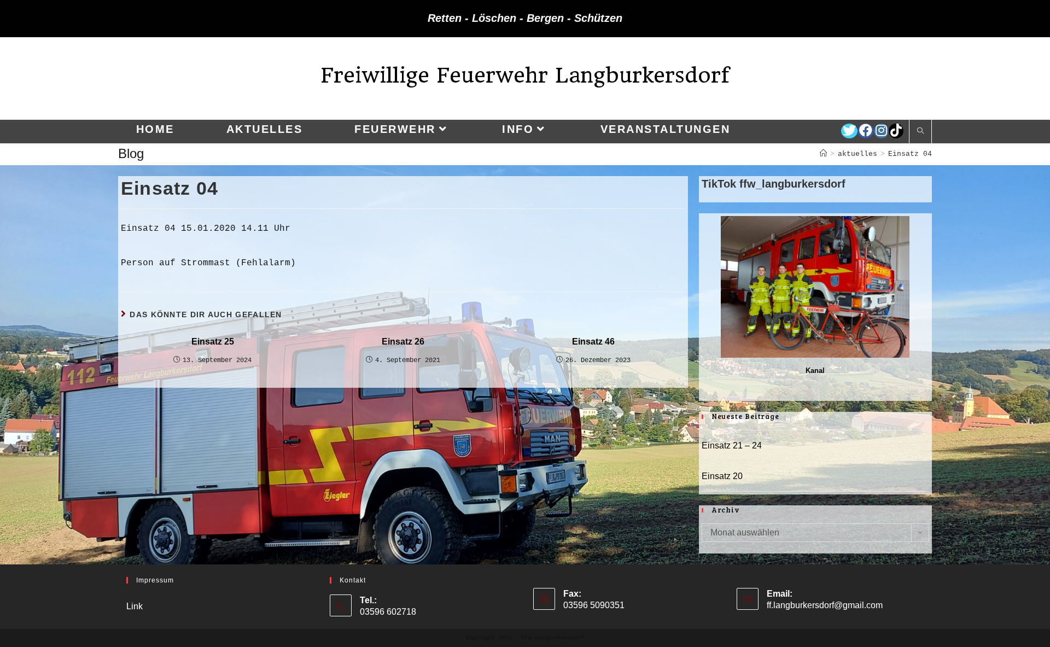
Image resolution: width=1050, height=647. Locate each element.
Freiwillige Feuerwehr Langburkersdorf (525, 75)
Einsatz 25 (212, 341)
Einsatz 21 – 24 (732, 445)
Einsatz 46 (593, 341)
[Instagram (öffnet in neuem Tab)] (881, 131)
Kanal (815, 370)
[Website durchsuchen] (920, 132)
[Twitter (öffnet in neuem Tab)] (849, 131)
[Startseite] (823, 154)
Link (134, 606)
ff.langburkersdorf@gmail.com (825, 605)
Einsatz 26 (403, 341)
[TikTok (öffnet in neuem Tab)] (896, 131)
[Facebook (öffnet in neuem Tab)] (866, 131)
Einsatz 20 (722, 476)
